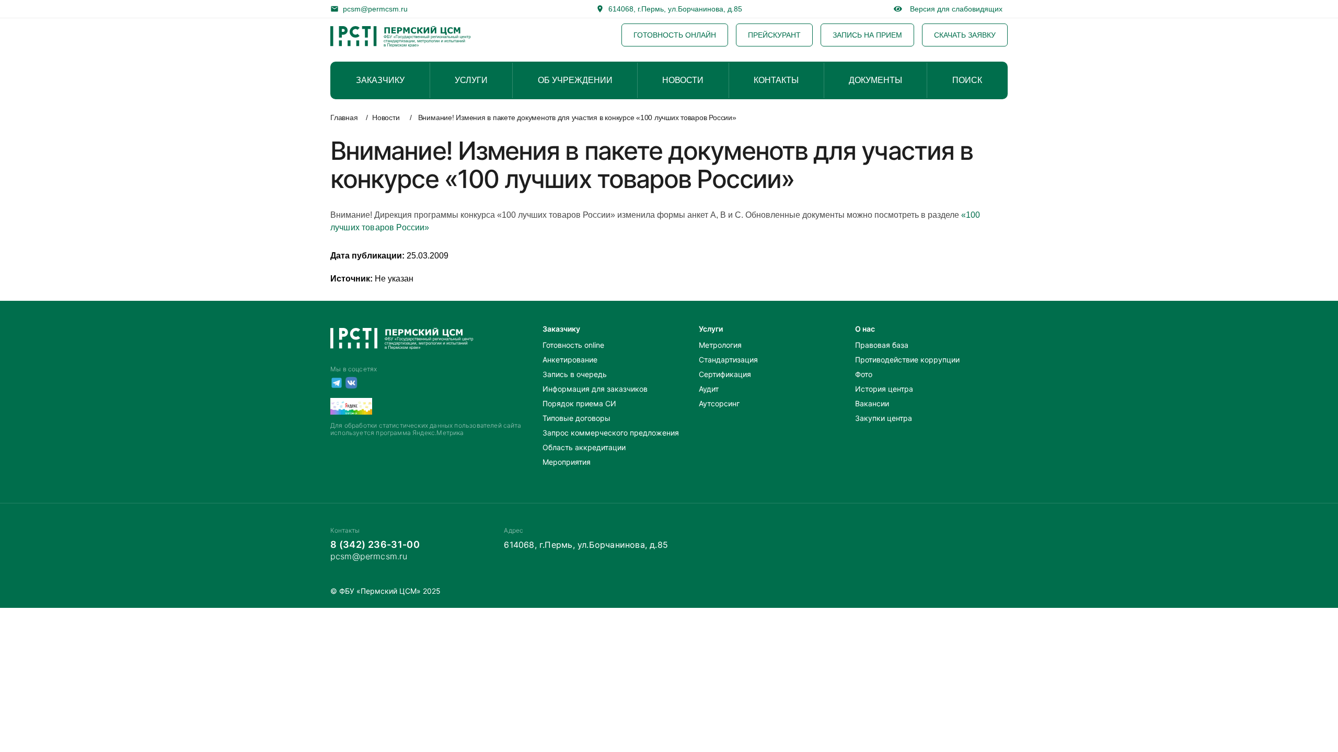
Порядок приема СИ (579, 403)
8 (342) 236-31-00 (375, 544)
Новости (385, 117)
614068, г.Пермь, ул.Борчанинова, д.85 (675, 9)
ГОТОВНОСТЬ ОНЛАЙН (674, 35)
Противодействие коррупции (907, 359)
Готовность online (573, 344)
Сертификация (725, 374)
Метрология (720, 344)
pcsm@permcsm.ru (375, 9)
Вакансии (872, 403)
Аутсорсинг (719, 403)
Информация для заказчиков (595, 388)
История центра (884, 388)
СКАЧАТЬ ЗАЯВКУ (965, 35)
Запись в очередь (575, 374)
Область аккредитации (584, 447)
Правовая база (881, 344)
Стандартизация (728, 359)
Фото (863, 374)
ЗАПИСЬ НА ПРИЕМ (867, 35)
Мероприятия (567, 461)
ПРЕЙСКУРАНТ (774, 35)
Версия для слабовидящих (954, 9)
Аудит (709, 388)
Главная (343, 117)
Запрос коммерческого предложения (611, 432)
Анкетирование (570, 359)
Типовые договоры (576, 418)
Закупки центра (883, 418)
